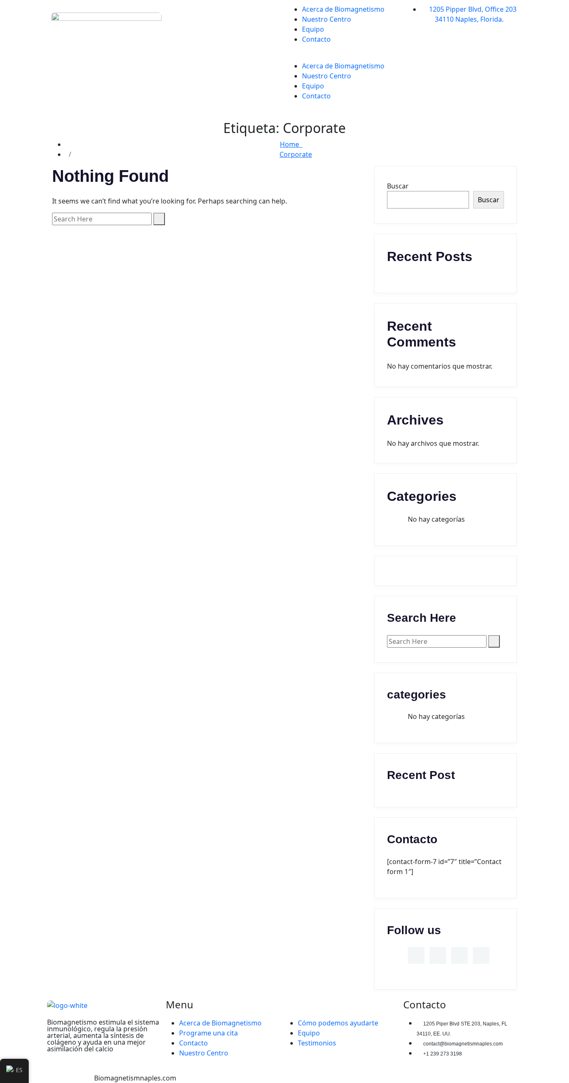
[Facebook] (417, 38)
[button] (344, 56)
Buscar (398, 186)
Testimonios (317, 1043)
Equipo (313, 29)
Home (291, 144)
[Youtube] (417, 84)
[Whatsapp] (417, 14)
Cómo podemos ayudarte (338, 1023)
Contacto (316, 39)
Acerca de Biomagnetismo (343, 65)
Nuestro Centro (326, 75)
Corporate (296, 154)
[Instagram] (417, 61)
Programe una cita (208, 1033)
